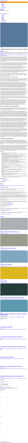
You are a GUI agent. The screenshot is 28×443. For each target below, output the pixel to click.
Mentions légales (9, 442)
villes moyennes (16, 135)
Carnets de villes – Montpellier (6, 264)
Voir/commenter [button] (10, 203)
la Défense (18, 125)
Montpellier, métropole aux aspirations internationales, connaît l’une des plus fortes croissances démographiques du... (13, 266)
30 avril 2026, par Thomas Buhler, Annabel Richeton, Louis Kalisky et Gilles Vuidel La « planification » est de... (13, 368)
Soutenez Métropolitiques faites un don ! (3, 2)
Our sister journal (2, 8)
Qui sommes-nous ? (4, 20)
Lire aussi (2, 216)
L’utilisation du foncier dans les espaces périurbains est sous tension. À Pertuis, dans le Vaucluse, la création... (12, 250)
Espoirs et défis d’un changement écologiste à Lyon (9, 231)
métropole (11, 185)
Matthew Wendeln (2, 188)
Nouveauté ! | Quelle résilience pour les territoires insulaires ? (11, 376)
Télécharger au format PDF (3, 55)
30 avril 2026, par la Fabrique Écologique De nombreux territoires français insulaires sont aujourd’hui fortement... (13, 378)
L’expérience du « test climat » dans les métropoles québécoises (12, 297)
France (25, 185)
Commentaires (2, 279)
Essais (1, 47)
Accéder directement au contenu (4, 0)
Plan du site (1, 442)
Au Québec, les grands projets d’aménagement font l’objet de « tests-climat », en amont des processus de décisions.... (13, 299)
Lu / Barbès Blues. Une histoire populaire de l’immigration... (11, 336)
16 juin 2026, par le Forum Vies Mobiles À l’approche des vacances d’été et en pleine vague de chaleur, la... (12, 358)
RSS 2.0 (12, 442)
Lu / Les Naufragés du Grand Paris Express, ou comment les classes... (13, 346)
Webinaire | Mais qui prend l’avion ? (7, 357)
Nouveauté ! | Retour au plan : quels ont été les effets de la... (11, 366)
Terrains (1, 246)
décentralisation (2, 185)
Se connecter (4, 442)
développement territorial (7, 185)
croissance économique (21, 185)
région (13, 185)
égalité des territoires (16, 185)
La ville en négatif (3, 280)
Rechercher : (1, 22)
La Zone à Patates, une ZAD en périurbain (8, 248)
